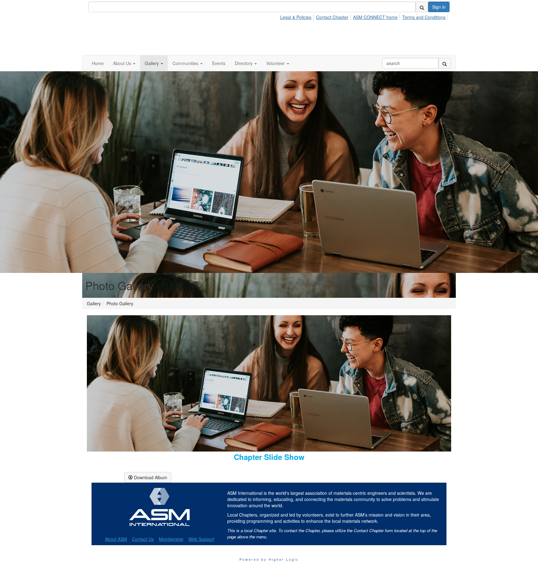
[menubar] (365, 16)
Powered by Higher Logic (269, 559)
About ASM (116, 539)
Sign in (439, 7)
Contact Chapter (332, 17)
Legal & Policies (295, 17)
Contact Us (143, 539)
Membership (171, 539)
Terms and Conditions (424, 17)
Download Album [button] (150, 477)
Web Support (201, 539)
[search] (422, 7)
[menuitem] (297, 16)
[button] (124, 63)
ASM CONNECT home (375, 17)
